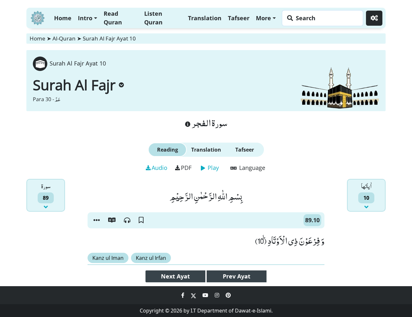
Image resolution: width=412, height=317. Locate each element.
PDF (186, 168)
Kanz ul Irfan (151, 257)
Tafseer (238, 18)
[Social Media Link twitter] (194, 295)
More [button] (263, 18)
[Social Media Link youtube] (206, 295)
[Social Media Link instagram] (217, 295)
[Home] (38, 17)
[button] (96, 220)
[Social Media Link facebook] (183, 295)
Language (251, 168)
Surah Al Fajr (74, 84)
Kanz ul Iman (108, 257)
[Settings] (374, 18)
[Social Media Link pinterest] (228, 295)
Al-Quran (64, 38)
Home (62, 18)
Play (212, 168)
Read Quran (113, 18)
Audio (159, 168)
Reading (167, 149)
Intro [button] (85, 18)
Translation (204, 18)
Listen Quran (153, 18)
